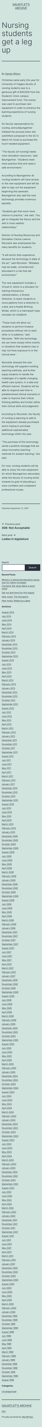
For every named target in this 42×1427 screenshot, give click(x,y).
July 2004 (7, 1096)
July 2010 (6, 808)
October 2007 (9, 940)
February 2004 (9, 1116)
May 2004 (7, 1104)
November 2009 (10, 840)
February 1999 (9, 1356)
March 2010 (7, 824)
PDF (4, 1411)
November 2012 (10, 696)
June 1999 (7, 1340)
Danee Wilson (12, 73)
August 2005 (8, 1044)
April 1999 (7, 1348)
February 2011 (9, 780)
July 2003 (6, 1144)
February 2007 (9, 972)
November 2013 (10, 648)
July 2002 (6, 1192)
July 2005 (6, 1048)
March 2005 (8, 1064)
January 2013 (8, 688)
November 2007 (10, 936)
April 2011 (6, 772)
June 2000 (7, 1292)
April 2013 (7, 676)
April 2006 (7, 1012)
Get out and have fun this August (18, 592)
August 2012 (8, 708)
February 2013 (9, 684)
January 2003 (8, 1168)
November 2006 (10, 984)
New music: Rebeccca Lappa (16, 600)
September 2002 (10, 1184)
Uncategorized (9, 1391)
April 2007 (7, 964)
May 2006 (7, 1008)
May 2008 (7, 912)
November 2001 (10, 1224)
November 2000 (10, 1272)
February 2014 (9, 636)
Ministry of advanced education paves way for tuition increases (20, 581)
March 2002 (8, 1208)
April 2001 (7, 1252)
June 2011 (7, 764)
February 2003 (9, 1164)
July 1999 (6, 1336)
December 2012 (9, 692)
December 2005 (10, 1028)
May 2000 (7, 1296)
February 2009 (9, 876)
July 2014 (6, 616)
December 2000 (10, 1268)
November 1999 (10, 1320)
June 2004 (7, 1100)
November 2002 (10, 1176)
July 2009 (6, 856)
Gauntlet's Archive (17, 1405)
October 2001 (8, 1228)
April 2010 (7, 820)
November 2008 (10, 888)
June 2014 (7, 620)
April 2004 (7, 1108)
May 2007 (7, 960)
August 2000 (8, 1284)
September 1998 (10, 1376)
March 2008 (8, 920)
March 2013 (7, 680)
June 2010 (7, 812)
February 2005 (9, 1068)
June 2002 (7, 1196)
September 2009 (10, 848)
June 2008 (7, 908)
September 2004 (10, 1088)
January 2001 (8, 1264)
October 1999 (8, 1324)
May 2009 (7, 864)
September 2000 (10, 1280)
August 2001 (8, 1236)
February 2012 (9, 732)
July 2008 (6, 904)
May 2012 (6, 720)
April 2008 (7, 916)
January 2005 (8, 1072)
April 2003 (7, 1156)
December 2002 (10, 1172)
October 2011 (8, 748)
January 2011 (8, 784)
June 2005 (7, 1052)
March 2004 (8, 1112)
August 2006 (8, 996)
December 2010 (9, 788)
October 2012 (8, 700)
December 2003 (10, 1124)
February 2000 (9, 1308)
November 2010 (10, 792)
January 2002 (8, 1216)
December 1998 (9, 1364)
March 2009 (8, 872)
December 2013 (9, 644)
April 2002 (7, 1204)
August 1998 (8, 1380)
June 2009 (7, 860)
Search (5, 562)
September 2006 (10, 992)
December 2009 (10, 836)
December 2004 (10, 1076)
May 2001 (6, 1248)
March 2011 (7, 776)
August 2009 (8, 852)
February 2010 (9, 828)
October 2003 (9, 1132)
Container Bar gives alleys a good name (18, 587)
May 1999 (6, 1344)
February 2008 (9, 924)
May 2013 (6, 672)
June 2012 (7, 716)
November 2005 (10, 1032)
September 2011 (10, 752)
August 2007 (8, 948)
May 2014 (6, 624)
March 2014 (8, 632)
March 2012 (7, 728)
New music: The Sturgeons (15, 596)
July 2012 (6, 712)
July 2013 (6, 664)
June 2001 (7, 1244)
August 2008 (8, 900)
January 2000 (8, 1312)
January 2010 (8, 832)
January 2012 (8, 736)
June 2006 (7, 1004)
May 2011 (6, 768)
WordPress (27, 1417)
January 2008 (8, 928)
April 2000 (7, 1300)
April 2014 (7, 628)
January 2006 (8, 1024)
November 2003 (10, 1128)
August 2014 (8, 612)
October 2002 (9, 1180)
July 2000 (6, 1288)
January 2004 (9, 1120)
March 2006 (8, 1016)
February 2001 (9, 1260)
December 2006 (10, 980)
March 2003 (8, 1160)
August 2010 (8, 804)
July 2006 (6, 1000)
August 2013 (8, 660)
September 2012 (10, 704)
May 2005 (7, 1056)
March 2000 (8, 1304)
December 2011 (9, 740)
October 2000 (9, 1276)
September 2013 (10, 656)
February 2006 (9, 1020)
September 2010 (10, 800)
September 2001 (10, 1232)
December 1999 (9, 1316)
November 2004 (10, 1080)
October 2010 (8, 796)
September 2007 (10, 944)
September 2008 (10, 896)
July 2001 (6, 1240)
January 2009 (8, 880)
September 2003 (10, 1136)
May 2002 (7, 1200)
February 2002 (9, 1212)
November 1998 (10, 1368)
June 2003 (7, 1148)
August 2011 (8, 756)
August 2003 (8, 1140)
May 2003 (7, 1152)
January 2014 (8, 640)
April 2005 (7, 1060)
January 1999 (8, 1360)
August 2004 (8, 1092)
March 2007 (8, 968)
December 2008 (10, 884)
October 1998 (8, 1372)
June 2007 (7, 956)
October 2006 (9, 988)
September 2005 (10, 1040)
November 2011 (9, 744)
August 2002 (8, 1188)
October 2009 (9, 844)
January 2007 (8, 976)
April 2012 (7, 724)
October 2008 (9, 892)
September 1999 (10, 1328)
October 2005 (9, 1036)
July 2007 (6, 952)
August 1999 (8, 1332)
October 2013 (8, 652)
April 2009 (7, 868)
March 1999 (7, 1352)
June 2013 (7, 668)
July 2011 (6, 760)
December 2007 (10, 932)
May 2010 (6, 816)
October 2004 (9, 1084)
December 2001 (9, 1220)
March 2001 (7, 1256)
